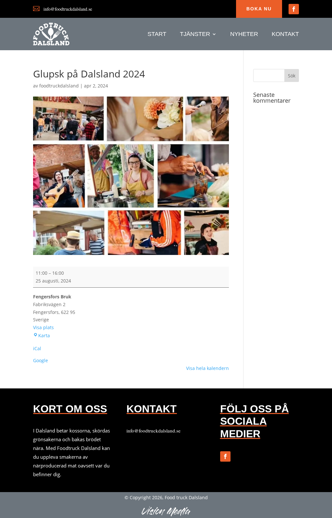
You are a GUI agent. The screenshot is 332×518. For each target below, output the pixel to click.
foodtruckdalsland (59, 86)
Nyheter (244, 34)
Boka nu (259, 8)
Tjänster (195, 34)
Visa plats (43, 327)
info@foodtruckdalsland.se (153, 430)
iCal (37, 348)
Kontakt (285, 34)
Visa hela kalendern (207, 368)
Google (40, 360)
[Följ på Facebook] (294, 9)
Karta (44, 335)
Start (157, 34)
